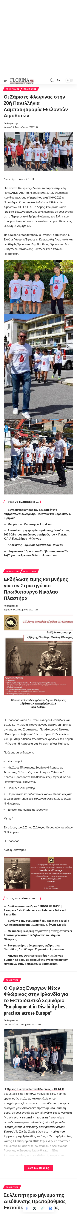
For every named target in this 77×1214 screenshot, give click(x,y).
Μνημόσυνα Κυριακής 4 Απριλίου (30, 524)
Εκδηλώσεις (12, 571)
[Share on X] (34, 1208)
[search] (52, 80)
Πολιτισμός (30, 89)
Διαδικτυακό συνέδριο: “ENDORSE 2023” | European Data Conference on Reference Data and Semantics (35, 910)
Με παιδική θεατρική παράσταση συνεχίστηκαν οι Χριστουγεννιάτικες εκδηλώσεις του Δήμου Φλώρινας (38, 935)
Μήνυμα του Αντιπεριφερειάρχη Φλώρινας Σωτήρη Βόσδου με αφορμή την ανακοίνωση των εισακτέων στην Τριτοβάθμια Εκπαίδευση (36, 959)
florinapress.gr (11, 123)
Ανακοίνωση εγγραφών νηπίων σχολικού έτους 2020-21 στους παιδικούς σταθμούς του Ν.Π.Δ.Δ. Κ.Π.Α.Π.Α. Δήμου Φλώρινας (37, 534)
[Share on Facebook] (27, 1208)
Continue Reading (38, 1167)
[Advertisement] (38, 38)
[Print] (50, 1208)
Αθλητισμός (12, 89)
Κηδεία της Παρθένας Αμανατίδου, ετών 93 (35, 544)
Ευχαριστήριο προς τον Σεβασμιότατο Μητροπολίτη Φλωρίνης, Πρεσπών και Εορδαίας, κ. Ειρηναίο (37, 514)
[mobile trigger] (7, 80)
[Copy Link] (42, 1208)
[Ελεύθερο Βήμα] (22, 80)
